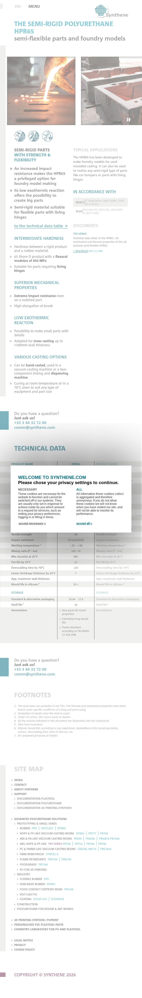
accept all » (84, 523)
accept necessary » (32, 523)
